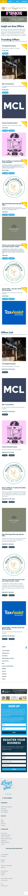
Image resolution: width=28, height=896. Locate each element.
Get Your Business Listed (6, 838)
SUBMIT (14, 732)
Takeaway (4, 676)
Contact (2, 844)
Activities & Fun (5, 653)
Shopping (4, 673)
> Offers (6, 23)
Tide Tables (3, 808)
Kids (3, 663)
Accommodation (6, 650)
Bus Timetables (4, 810)
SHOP (17, 1)
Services (4, 671)
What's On (3, 823)
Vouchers (3, 825)
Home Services (5, 660)
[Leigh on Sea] (14, 785)
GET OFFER (5, 455)
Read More (5, 53)
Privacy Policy (4, 833)
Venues (3, 678)
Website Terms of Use (6, 835)
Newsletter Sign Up (5, 842)
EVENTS (10, 1)
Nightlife (4, 668)
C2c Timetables (4, 812)
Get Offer (5, 130)
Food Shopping (4, 871)
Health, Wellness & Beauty (8, 658)
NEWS (3, 1)
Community (4, 655)
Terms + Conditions (5, 836)
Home (2, 23)
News (2, 820)
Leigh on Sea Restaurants (7, 666)
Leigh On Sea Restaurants (6, 806)
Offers (2, 821)
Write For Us (4, 840)
